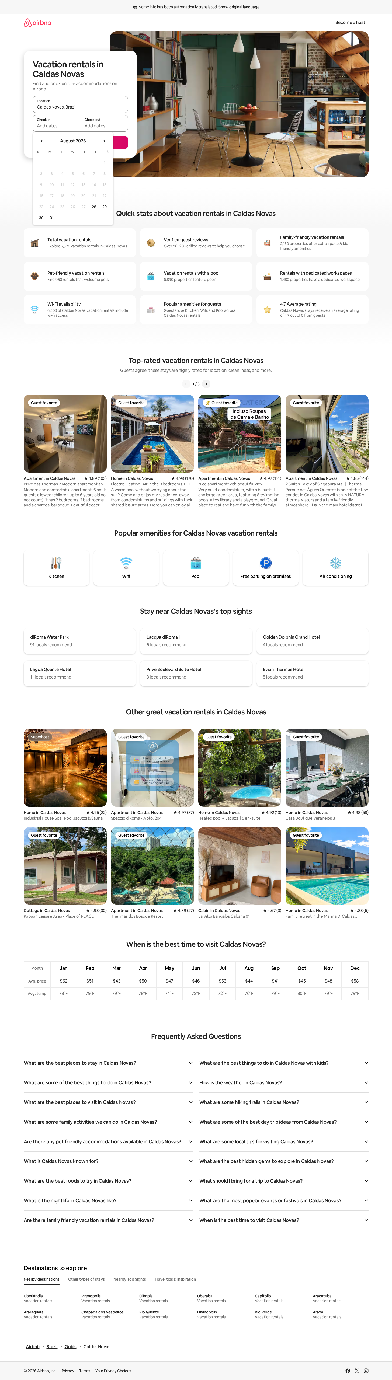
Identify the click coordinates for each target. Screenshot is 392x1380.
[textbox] (56, 126)
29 (104, 206)
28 (94, 206)
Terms (84, 1370)
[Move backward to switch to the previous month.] (42, 141)
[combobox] (80, 107)
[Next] (206, 384)
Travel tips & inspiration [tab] (175, 1279)
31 (52, 217)
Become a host (350, 22)
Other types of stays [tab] (86, 1279)
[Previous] (186, 384)
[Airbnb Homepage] (37, 22)
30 (41, 217)
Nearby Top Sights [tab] (129, 1279)
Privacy (68, 1370)
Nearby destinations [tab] (42, 1279)
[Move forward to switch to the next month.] (104, 141)
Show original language (238, 7)
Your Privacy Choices (113, 1370)
